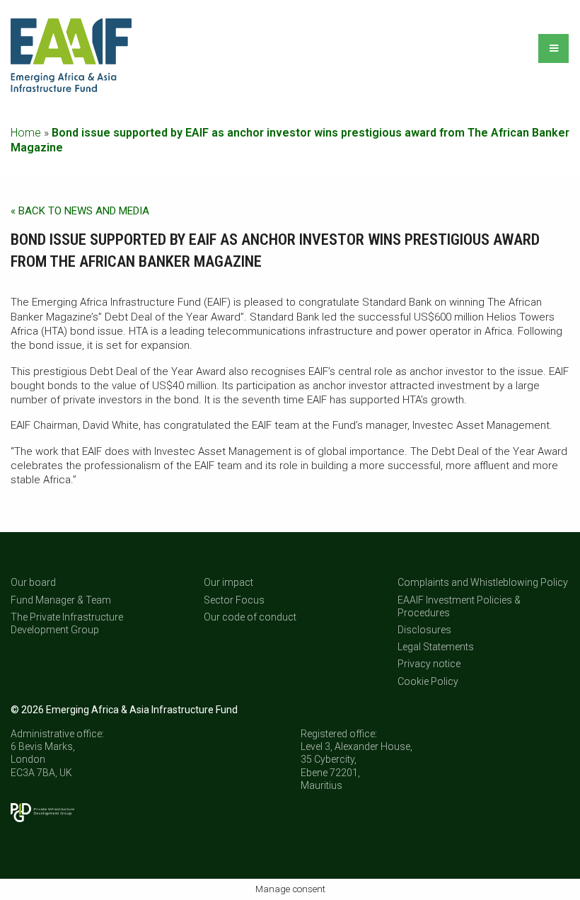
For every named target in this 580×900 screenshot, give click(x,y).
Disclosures (424, 629)
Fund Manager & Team (61, 600)
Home (26, 132)
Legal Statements (436, 646)
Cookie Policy (428, 681)
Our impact (228, 582)
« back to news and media (80, 210)
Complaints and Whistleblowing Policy (483, 582)
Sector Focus (234, 600)
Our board (33, 582)
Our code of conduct (250, 617)
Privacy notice (429, 663)
